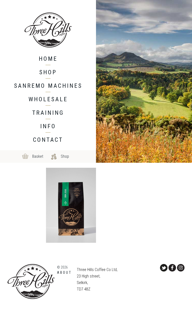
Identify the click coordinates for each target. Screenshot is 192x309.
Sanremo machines (48, 86)
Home (48, 59)
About (64, 272)
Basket (37, 156)
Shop (48, 72)
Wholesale (48, 99)
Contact (48, 140)
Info (48, 126)
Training (48, 113)
